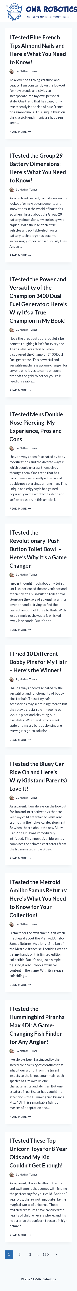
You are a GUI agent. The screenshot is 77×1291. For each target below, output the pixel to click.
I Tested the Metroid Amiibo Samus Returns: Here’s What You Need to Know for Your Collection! (38, 898)
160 (46, 1254)
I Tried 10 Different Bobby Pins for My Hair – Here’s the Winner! (38, 661)
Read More (20, 131)
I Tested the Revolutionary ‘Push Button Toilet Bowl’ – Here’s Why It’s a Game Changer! (38, 549)
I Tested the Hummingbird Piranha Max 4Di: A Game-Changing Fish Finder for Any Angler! (37, 1025)
